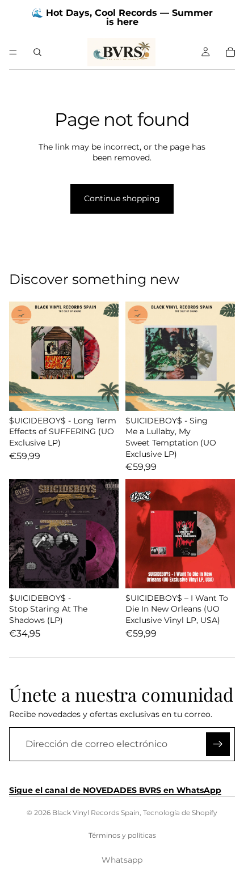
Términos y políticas (122, 835)
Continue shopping (122, 198)
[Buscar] (37, 52)
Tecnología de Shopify (180, 812)
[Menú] (13, 52)
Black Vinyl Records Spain (96, 812)
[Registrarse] (218, 744)
